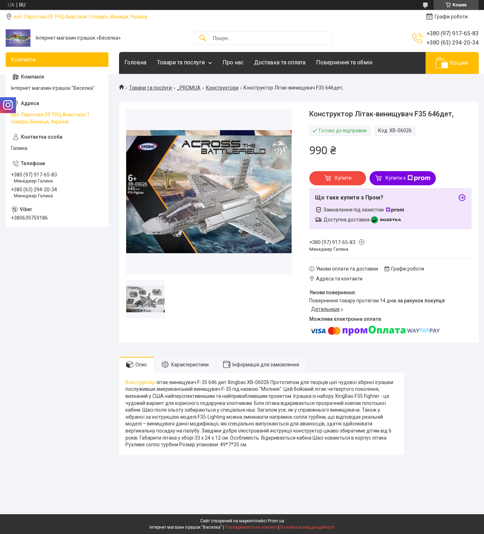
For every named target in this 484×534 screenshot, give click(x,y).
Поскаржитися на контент (251, 527)
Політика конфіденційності (307, 527)
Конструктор (140, 382)
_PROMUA (189, 88)
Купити (343, 178)
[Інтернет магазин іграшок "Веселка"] (18, 38)
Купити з (395, 178)
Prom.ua (276, 520)
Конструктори (222, 88)
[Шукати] (203, 38)
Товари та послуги (181, 62)
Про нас (233, 62)
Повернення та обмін (344, 62)
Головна (135, 62)
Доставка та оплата (279, 62)
